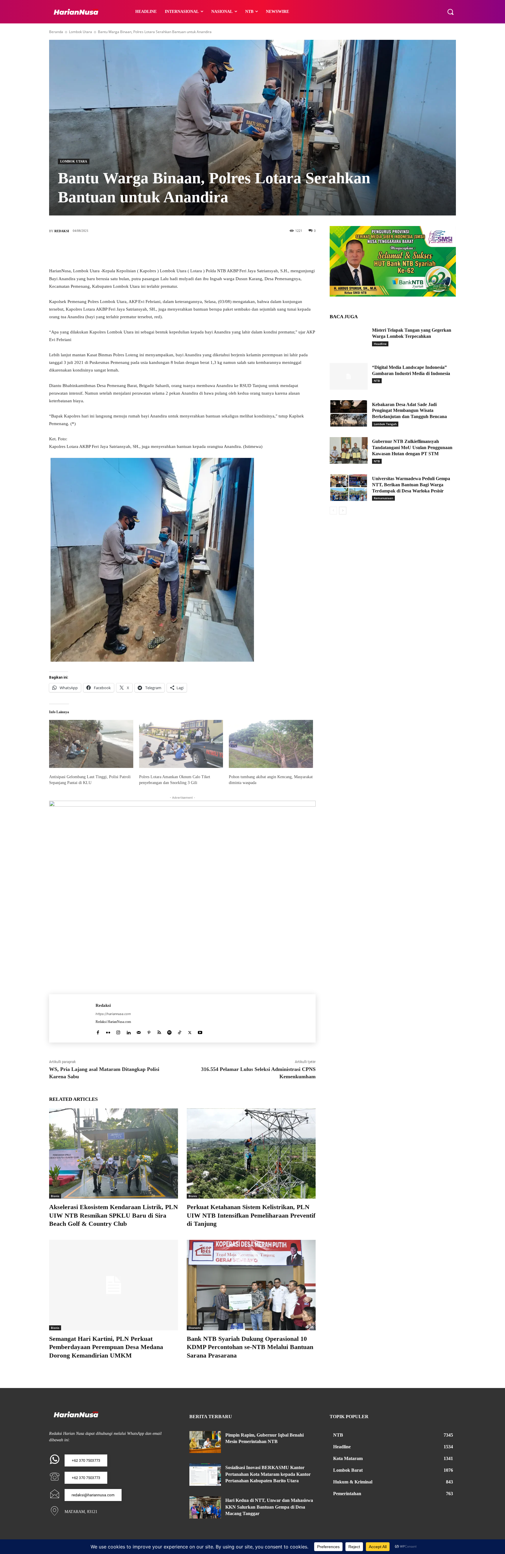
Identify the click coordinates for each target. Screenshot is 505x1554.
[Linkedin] (128, 1031)
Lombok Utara (80, 31)
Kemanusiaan (383, 498)
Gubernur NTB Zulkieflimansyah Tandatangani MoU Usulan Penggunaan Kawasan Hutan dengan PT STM (412, 447)
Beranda (56, 31)
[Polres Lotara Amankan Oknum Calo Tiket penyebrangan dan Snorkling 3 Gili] (181, 744)
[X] (173, 250)
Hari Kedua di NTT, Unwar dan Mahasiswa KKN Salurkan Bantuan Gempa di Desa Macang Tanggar (269, 1507)
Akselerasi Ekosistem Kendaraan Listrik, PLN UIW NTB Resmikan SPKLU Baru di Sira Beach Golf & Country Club (113, 1215)
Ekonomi (194, 1328)
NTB (377, 381)
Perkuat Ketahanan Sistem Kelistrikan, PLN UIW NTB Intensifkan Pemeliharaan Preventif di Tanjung (251, 1215)
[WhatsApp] (208, 250)
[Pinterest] (191, 250)
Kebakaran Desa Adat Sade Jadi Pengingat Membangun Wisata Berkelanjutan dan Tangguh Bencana (409, 410)
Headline (380, 344)
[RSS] (159, 1031)
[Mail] (138, 1031)
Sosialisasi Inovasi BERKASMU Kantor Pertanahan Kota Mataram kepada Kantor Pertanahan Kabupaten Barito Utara (268, 1474)
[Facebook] (156, 250)
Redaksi (61, 231)
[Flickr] (108, 1031)
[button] (450, 11)
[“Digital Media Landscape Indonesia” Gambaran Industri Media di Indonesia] (349, 376)
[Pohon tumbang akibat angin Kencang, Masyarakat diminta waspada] (271, 744)
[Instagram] (118, 1031)
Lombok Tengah (385, 424)
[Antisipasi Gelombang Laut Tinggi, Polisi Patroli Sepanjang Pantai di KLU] (91, 744)
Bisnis (55, 1196)
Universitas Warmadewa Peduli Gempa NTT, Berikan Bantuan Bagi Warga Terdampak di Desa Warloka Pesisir (411, 484)
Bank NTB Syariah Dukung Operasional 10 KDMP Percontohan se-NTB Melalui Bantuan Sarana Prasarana (250, 1347)
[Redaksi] (72, 1018)
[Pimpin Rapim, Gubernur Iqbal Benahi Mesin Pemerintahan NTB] (205, 1442)
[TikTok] (179, 1031)
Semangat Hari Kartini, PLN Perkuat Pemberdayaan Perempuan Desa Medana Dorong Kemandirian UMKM (106, 1347)
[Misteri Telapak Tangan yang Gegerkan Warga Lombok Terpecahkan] (349, 339)
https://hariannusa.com (113, 1014)
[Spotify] (169, 1031)
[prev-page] (333, 510)
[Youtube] (200, 1031)
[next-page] (342, 510)
